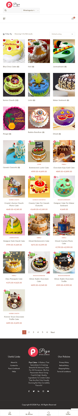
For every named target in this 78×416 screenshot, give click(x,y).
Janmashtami (14, 237)
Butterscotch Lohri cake (39, 168)
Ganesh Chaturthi (39, 200)
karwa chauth (14, 200)
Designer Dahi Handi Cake (14, 241)
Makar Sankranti (64, 200)
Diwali (64, 164)
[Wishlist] (68, 413)
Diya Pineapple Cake (14, 279)
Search (5, 10)
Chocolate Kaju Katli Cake (64, 168)
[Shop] (10, 413)
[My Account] (29, 413)
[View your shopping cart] (72, 18)
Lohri (39, 164)
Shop (9, 414)
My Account (29, 414)
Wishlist (68, 414)
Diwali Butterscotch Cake (39, 241)
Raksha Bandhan (39, 275)
